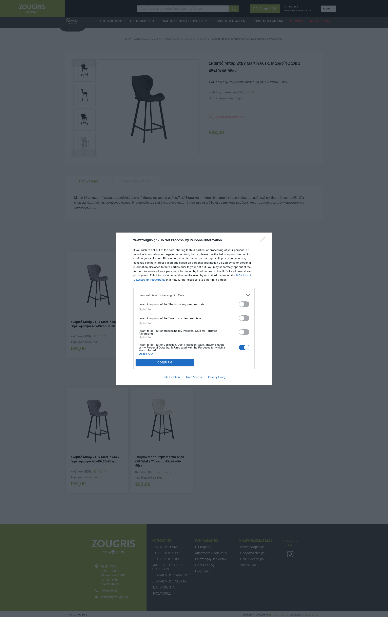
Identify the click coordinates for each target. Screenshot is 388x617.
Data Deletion (171, 377)
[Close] (264, 240)
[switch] (244, 304)
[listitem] (194, 295)
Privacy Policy (217, 377)
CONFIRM (164, 362)
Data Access (194, 377)
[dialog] (194, 309)
